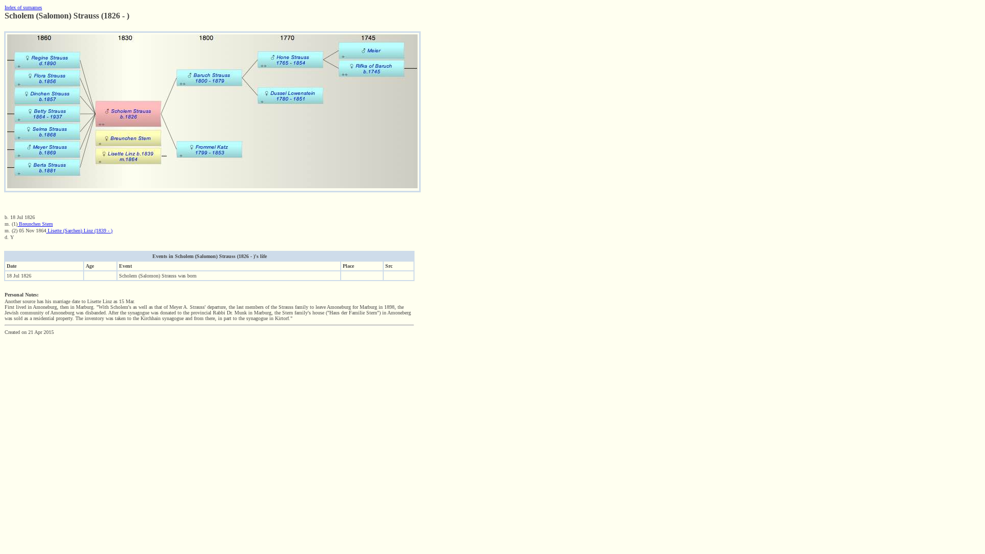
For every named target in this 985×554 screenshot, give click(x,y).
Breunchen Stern (35, 224)
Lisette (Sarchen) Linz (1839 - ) (79, 230)
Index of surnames (23, 7)
